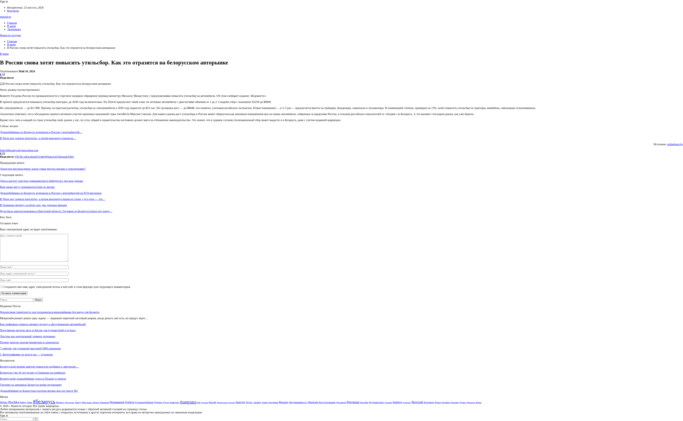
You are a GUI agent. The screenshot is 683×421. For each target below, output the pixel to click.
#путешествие (376, 402)
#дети (166, 402)
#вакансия (104, 402)
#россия (33, 150)
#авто (3, 150)
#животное (174, 402)
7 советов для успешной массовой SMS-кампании (30, 348)
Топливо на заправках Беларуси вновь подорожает (31, 384)
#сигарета (429, 402)
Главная (12, 22)
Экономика (14, 29)
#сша (438, 402)
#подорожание (327, 402)
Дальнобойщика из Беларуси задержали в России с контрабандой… (41, 132)
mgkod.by (5, 16)
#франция (471, 403)
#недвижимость (298, 402)
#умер (463, 402)
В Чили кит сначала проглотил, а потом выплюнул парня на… (38, 138)
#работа (397, 402)
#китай (212, 402)
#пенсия (313, 402)
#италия (204, 403)
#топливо (455, 402)
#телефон (445, 402)
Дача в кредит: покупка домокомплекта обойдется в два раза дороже (41, 180)
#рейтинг (407, 402)
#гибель (129, 402)
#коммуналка (222, 403)
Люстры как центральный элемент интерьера (27, 336)
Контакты (13, 10)
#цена (478, 402)
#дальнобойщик (144, 402)
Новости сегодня (10, 35)
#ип (198, 402)
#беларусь (13, 150)
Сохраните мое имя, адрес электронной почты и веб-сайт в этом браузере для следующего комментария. (67, 286)
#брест (78, 402)
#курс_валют (253, 402)
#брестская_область (90, 402)
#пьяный (388, 403)
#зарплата (188, 402)
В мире (11, 26)
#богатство (69, 402)
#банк (29, 402)
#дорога (23, 150)
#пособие (364, 402)
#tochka (13, 402)
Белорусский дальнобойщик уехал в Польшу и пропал (33, 378)
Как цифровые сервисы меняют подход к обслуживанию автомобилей (43, 324)
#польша (353, 402)
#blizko (3, 402)
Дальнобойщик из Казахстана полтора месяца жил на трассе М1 (39, 390)
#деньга (158, 402)
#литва (265, 402)
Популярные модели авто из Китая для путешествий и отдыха (38, 330)
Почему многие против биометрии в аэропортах (29, 342)
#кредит (240, 402)
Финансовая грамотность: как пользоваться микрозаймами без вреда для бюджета (49, 312)
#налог (283, 402)
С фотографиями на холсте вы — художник (26, 354)
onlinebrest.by (675, 144)
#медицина (273, 402)
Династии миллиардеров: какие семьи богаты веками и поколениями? (43, 168)
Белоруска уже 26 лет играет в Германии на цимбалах (32, 372)
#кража (232, 402)
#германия (117, 402)
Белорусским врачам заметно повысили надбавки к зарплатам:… (39, 366)
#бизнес (60, 402)
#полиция (341, 402)
